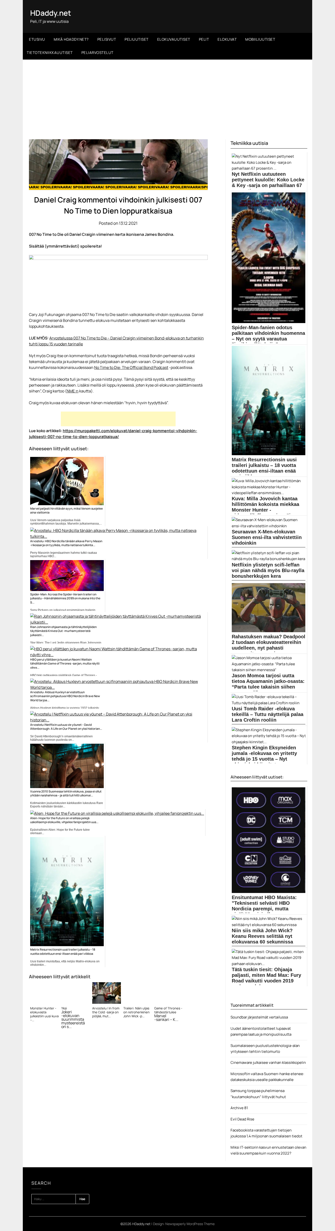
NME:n (72, 391)
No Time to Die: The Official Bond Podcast (131, 367)
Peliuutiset (137, 39)
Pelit (204, 39)
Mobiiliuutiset (260, 39)
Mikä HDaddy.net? (71, 39)
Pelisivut (106, 39)
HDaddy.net (50, 13)
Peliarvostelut (97, 52)
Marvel (160, 1016)
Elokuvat (227, 39)
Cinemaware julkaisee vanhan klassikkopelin (268, 1062)
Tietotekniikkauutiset (50, 52)
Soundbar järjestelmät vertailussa (259, 1017)
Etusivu (37, 39)
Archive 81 (239, 1107)
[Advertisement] (167, 96)
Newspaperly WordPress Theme (190, 1223)
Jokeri (66, 1012)
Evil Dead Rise (242, 1119)
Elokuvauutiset (173, 39)
